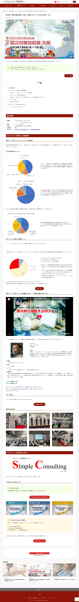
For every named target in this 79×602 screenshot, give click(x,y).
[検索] (74, 2)
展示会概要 (12, 88)
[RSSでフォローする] (42, 589)
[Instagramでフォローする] (36, 589)
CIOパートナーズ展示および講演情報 (18, 90)
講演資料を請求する (39, 404)
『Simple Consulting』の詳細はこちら (39, 497)
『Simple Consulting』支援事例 (17, 520)
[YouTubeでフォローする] (39, 589)
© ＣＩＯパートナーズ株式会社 (35, 600)
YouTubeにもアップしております (19, 389)
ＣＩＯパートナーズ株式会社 (13, 1)
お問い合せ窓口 (39, 553)
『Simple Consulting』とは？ (17, 106)
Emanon (47, 600)
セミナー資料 (13, 99)
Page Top (39, 594)
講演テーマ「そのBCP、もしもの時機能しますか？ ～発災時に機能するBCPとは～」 (28, 97)
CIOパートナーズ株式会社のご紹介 (17, 104)
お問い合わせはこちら (39, 541)
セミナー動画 (69, 75)
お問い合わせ (39, 288)
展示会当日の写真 (14, 101)
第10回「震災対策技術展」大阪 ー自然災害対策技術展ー (28, 129)
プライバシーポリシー (51, 597)
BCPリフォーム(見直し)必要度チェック (19, 95)
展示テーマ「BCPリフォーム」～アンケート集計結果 (21, 92)
